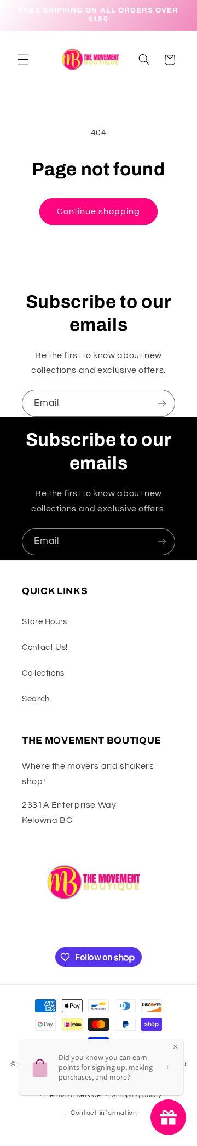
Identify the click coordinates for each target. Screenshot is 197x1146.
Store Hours (44, 622)
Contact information (104, 1113)
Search (36, 699)
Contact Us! (45, 647)
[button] (23, 59)
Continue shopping (99, 211)
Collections (43, 673)
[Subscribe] (162, 403)
